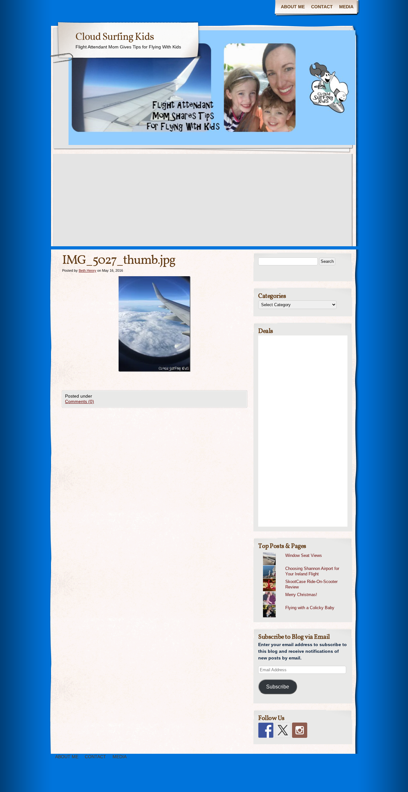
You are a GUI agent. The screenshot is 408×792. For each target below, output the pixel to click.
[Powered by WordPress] (371, 782)
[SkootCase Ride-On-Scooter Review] (305, 578)
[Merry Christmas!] (305, 591)
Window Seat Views (303, 555)
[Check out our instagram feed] (299, 730)
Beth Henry (87, 270)
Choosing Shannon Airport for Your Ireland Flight (312, 571)
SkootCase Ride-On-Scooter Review (311, 584)
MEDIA (346, 6)
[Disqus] (154, 487)
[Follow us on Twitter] (282, 730)
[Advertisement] (204, 201)
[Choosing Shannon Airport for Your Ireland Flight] (305, 565)
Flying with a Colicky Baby (309, 607)
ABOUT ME (293, 6)
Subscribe (277, 686)
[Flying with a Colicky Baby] (305, 604)
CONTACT (322, 6)
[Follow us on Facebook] (265, 730)
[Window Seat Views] (305, 552)
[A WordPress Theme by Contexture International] (41, 782)
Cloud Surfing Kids (115, 37)
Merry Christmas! (301, 594)
